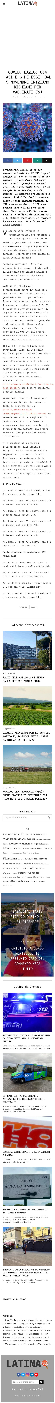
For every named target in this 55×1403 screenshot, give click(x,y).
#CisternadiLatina (14, 838)
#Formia (17, 848)
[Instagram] (27, 1375)
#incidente (17, 853)
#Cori (5, 844)
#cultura (26, 844)
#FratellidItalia (29, 849)
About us (36, 1396)
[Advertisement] (27, 37)
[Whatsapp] (37, 160)
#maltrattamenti (9, 864)
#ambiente (8, 834)
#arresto (29, 834)
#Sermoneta (37, 877)
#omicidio (28, 864)
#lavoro (21, 859)
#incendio (7, 853)
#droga (34, 844)
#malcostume (40, 858)
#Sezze (46, 877)
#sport (6, 881)
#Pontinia (44, 864)
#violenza (7, 886)
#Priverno (6, 868)
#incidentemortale (31, 853)
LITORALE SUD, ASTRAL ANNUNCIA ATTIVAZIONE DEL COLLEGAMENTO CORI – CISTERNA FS (24, 1099)
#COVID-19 (23, 607)
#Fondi (7, 848)
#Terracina (17, 881)
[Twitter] (17, 160)
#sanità (20, 877)
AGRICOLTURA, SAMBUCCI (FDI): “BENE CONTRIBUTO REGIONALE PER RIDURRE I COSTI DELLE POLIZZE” (25, 795)
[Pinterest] (27, 160)
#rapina (41, 868)
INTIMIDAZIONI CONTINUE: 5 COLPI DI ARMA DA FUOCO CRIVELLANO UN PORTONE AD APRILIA (26, 1038)
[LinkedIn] (32, 1375)
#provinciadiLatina (24, 868)
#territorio (32, 881)
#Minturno (19, 864)
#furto (40, 849)
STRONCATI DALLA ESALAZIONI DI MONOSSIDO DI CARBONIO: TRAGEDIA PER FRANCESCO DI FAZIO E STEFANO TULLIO (26, 1272)
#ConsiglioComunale (43, 839)
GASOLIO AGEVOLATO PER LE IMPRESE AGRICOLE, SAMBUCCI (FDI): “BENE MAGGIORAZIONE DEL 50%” (26, 736)
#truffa (42, 881)
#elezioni (43, 844)
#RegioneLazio (10, 873)
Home (17, 1396)
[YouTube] (36, 1375)
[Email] (47, 160)
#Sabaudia (34, 872)
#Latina (10, 858)
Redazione (16, 97)
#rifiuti (22, 873)
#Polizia (37, 864)
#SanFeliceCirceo (9, 877)
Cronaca (41, 97)
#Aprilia (19, 833)
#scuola (28, 877)
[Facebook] (8, 160)
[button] (49, 817)
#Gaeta (48, 848)
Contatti (26, 1396)
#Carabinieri (40, 834)
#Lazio (34, 607)
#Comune (31, 839)
